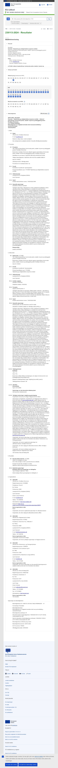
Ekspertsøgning (24, 23)
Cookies (7, 683)
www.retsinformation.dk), (28, 400)
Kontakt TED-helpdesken (10, 666)
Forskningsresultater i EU (11, 707)
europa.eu (14, 725)
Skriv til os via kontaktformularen (12, 736)
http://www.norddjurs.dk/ (25, 501)
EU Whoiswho (8, 709)
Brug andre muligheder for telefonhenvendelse (15, 734)
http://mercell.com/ (24, 593)
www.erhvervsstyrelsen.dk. (19, 435)
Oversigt (7, 695)
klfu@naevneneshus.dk (21, 532)
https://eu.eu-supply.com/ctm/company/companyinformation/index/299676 (27, 504)
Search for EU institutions (11, 746)
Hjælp (6, 664)
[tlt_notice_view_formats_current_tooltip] (48, 113)
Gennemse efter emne (34, 23)
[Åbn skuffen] (7, 39)
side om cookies (39, 756)
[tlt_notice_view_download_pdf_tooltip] (9, 92)
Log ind (43, 4)
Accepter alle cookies (11, 764)
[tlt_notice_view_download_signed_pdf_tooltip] (13, 80)
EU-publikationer (9, 712)
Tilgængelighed (8, 685)
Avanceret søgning (15, 23)
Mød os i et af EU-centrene (11, 739)
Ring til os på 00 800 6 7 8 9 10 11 (13, 731)
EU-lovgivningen (9, 702)
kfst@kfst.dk (19, 559)
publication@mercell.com (22, 587)
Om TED (7, 692)
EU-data (7, 704)
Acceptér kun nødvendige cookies (27, 764)
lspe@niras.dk (16, 61)
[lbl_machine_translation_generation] (24, 101)
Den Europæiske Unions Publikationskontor (15, 654)
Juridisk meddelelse (9, 680)
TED (6, 28)
